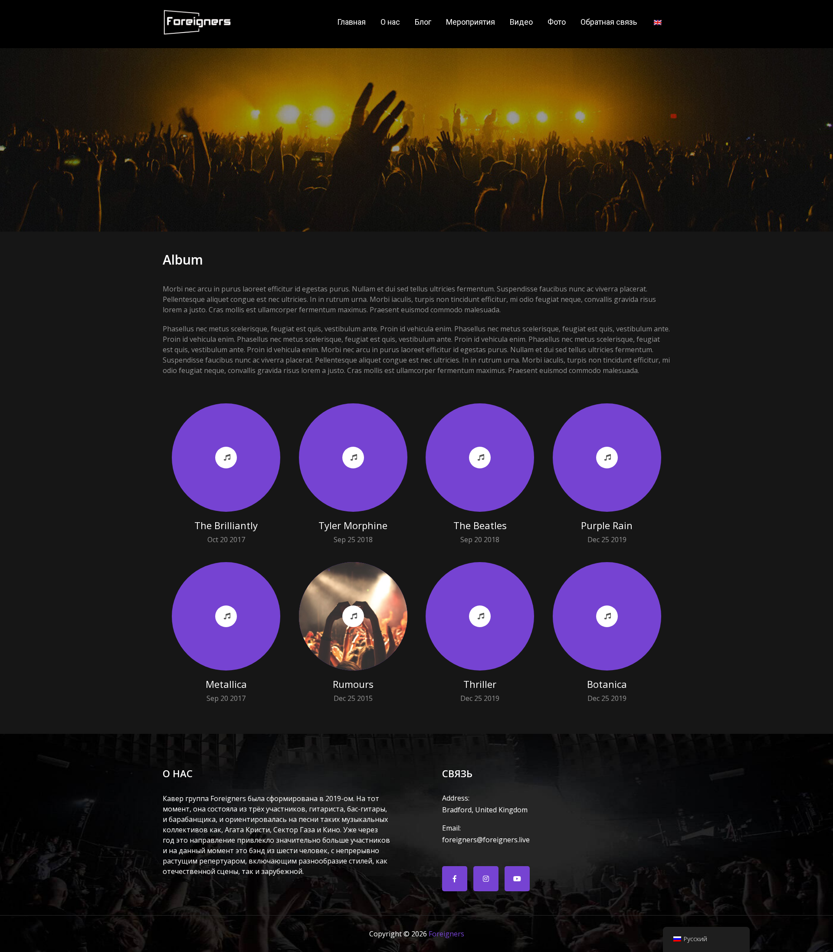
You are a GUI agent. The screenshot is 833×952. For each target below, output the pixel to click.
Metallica (226, 683)
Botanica (607, 683)
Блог (423, 21)
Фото (557, 21)
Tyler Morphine (352, 525)
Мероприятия (470, 21)
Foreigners (446, 934)
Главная (351, 21)
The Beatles (480, 525)
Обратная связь (608, 21)
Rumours (353, 683)
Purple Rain (607, 525)
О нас (390, 21)
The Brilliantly (226, 525)
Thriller (479, 683)
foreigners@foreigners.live (486, 833)
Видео (521, 21)
